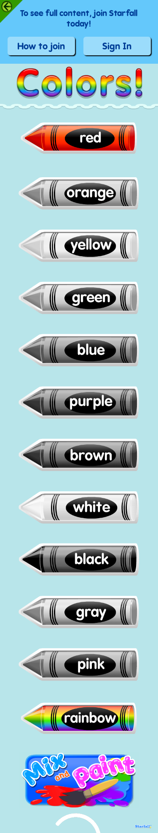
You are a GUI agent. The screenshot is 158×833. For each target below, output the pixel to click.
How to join (41, 47)
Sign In (116, 47)
